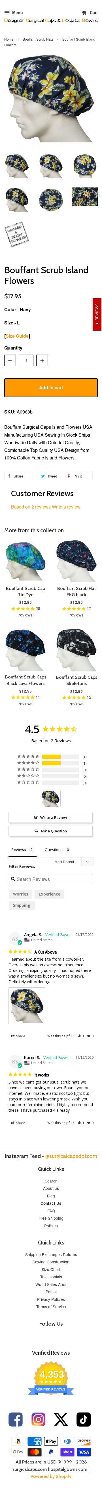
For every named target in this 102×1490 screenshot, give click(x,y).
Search (51, 1181)
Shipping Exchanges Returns (51, 1254)
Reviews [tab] (18, 849)
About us (51, 1188)
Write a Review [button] (53, 817)
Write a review (66, 506)
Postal (51, 1291)
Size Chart (51, 1269)
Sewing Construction (51, 1261)
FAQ (51, 1210)
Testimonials (51, 1276)
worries (20, 894)
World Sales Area (51, 1284)
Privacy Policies (51, 1299)
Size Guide (17, 336)
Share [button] (20, 1036)
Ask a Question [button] (54, 831)
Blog (51, 1196)
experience (49, 894)
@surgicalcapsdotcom (71, 1156)
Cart (93, 12)
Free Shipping (51, 1218)
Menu (17, 12)
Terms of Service (51, 1306)
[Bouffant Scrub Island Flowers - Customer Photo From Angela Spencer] (50, 799)
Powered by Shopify (51, 1476)
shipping (21, 905)
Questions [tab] (54, 849)
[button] (81, 1036)
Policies (51, 1225)
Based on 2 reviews (31, 506)
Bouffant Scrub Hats (38, 39)
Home (9, 39)
